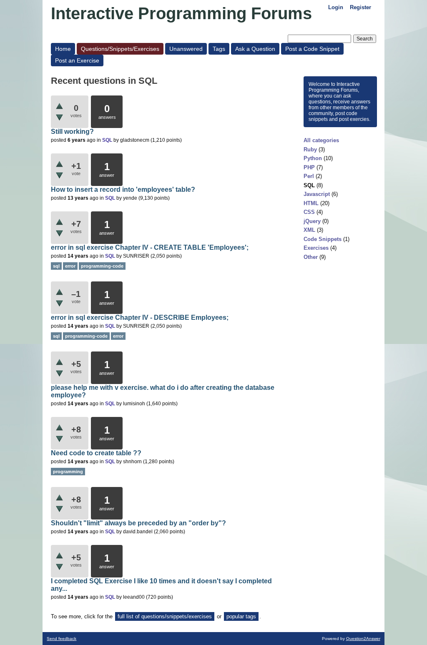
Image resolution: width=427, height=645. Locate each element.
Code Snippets (323, 239)
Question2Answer (363, 638)
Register (360, 7)
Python (313, 158)
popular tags (241, 616)
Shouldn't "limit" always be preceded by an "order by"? (138, 523)
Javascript (317, 194)
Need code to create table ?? (96, 453)
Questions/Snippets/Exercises (120, 48)
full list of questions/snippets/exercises (165, 616)
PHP (309, 167)
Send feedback (61, 638)
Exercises (316, 248)
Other (311, 257)
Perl (309, 176)
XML (309, 230)
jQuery (312, 221)
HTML (311, 203)
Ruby (310, 149)
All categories (321, 140)
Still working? (72, 131)
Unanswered (186, 48)
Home (63, 48)
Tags (219, 48)
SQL (309, 185)
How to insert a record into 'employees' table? (123, 189)
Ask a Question (255, 48)
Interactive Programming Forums (181, 13)
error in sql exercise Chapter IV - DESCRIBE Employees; (140, 317)
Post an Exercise (77, 60)
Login (335, 7)
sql (56, 266)
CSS (309, 212)
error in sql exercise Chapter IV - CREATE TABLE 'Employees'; (150, 247)
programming (68, 471)
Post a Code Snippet (312, 48)
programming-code (102, 266)
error (70, 266)
